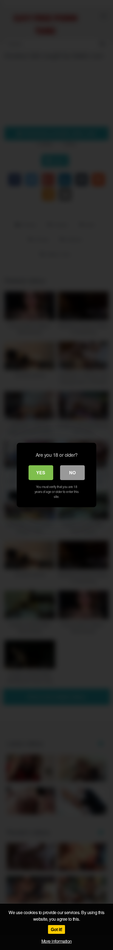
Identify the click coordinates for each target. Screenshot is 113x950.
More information (56, 941)
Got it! (56, 929)
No (72, 472)
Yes (40, 472)
